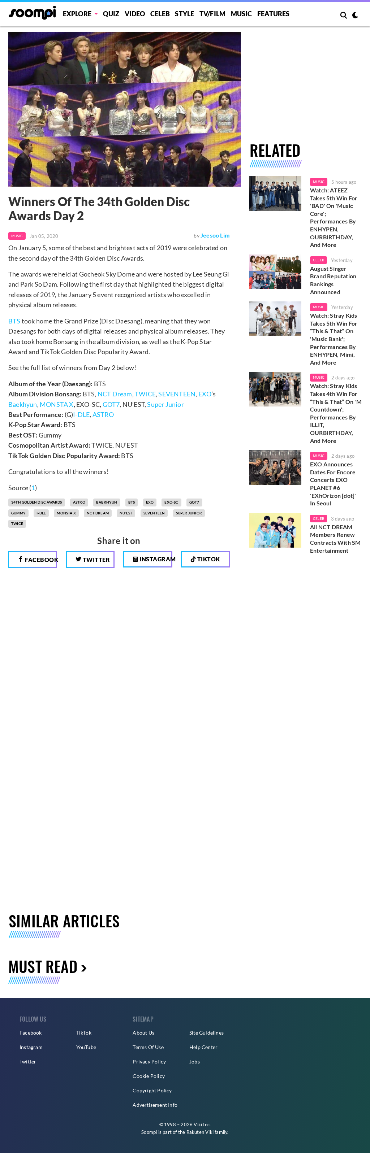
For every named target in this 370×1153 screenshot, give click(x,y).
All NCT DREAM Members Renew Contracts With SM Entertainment (335, 538)
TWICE (145, 394)
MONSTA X (57, 404)
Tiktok (208, 559)
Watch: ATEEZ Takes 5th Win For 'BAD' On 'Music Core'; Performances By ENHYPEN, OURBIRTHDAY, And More (333, 217)
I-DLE (81, 414)
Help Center (203, 1047)
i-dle (41, 513)
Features (273, 14)
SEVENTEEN (176, 394)
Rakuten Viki (200, 1132)
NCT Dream (115, 394)
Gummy (18, 513)
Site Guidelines (206, 1033)
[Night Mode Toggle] (355, 15)
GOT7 (111, 404)
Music (241, 14)
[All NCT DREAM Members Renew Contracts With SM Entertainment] (275, 530)
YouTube (86, 1047)
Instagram (155, 559)
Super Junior (165, 404)
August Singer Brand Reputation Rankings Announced (333, 280)
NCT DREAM (98, 513)
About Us (143, 1033)
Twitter (95, 559)
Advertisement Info (155, 1105)
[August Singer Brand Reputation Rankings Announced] (275, 271)
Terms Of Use (148, 1047)
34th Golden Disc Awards (36, 502)
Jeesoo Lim (215, 235)
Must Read (42, 966)
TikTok (83, 1033)
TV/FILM (212, 14)
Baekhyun (22, 404)
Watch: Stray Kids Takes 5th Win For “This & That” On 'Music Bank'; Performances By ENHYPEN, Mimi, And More (333, 339)
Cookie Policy (149, 1076)
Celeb (160, 14)
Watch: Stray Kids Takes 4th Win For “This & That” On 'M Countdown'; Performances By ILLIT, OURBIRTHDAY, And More (336, 413)
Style (184, 14)
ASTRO (103, 414)
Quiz (111, 14)
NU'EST (126, 513)
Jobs (194, 1061)
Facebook (40, 559)
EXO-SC (171, 502)
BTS (14, 321)
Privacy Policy (149, 1061)
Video (135, 14)
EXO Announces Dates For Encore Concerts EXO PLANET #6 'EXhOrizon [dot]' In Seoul (333, 483)
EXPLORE (77, 14)
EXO (205, 394)
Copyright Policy (152, 1090)
